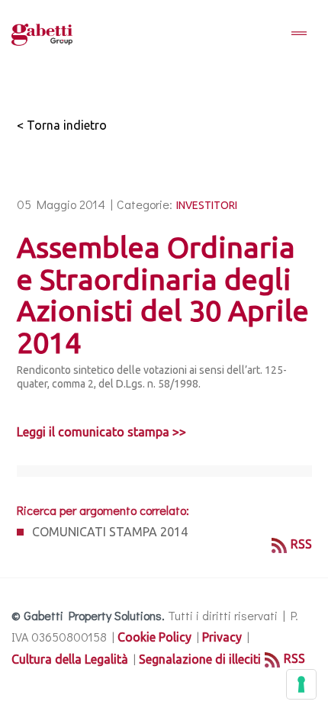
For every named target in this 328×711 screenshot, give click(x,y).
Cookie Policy (154, 637)
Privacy (222, 637)
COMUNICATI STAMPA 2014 (110, 532)
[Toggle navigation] (299, 34)
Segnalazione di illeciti (200, 659)
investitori (206, 205)
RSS (301, 544)
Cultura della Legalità (69, 659)
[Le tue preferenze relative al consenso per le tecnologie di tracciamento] (301, 684)
